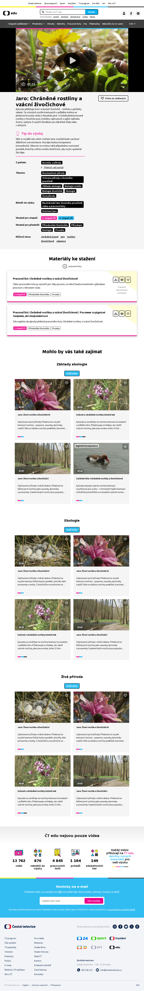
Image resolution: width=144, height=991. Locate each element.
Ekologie (70, 191)
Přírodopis (76, 225)
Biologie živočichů (52, 191)
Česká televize (34, 3)
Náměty (61, 24)
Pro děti (95, 3)
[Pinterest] (138, 13)
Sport (62, 3)
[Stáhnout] (115, 280)
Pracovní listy (74, 24)
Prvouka (59, 230)
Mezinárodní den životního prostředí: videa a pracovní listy (62, 204)
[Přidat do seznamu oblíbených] (128, 280)
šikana (92, 16)
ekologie (64, 16)
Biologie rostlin (73, 186)
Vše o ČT (112, 3)
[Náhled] (122, 280)
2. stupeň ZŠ (66, 218)
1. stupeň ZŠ (49, 218)
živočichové (47, 241)
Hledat (91, 12)
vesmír (56, 16)
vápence (61, 241)
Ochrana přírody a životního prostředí (57, 179)
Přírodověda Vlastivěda (55, 225)
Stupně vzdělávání (17, 24)
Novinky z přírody (51, 162)
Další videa (72, 373)
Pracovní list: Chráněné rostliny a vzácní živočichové (45, 278)
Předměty (37, 24)
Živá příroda (48, 195)
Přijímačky (94, 24)
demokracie (75, 16)
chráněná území (49, 236)
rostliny (71, 236)
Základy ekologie (51, 186)
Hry (85, 24)
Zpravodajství (50, 3)
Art (103, 3)
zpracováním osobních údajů (121, 909)
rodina (85, 16)
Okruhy (51, 24)
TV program (84, 3)
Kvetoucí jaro (49, 211)
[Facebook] (131, 13)
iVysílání (72, 3)
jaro (63, 236)
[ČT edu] (10, 14)
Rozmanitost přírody (53, 173)
